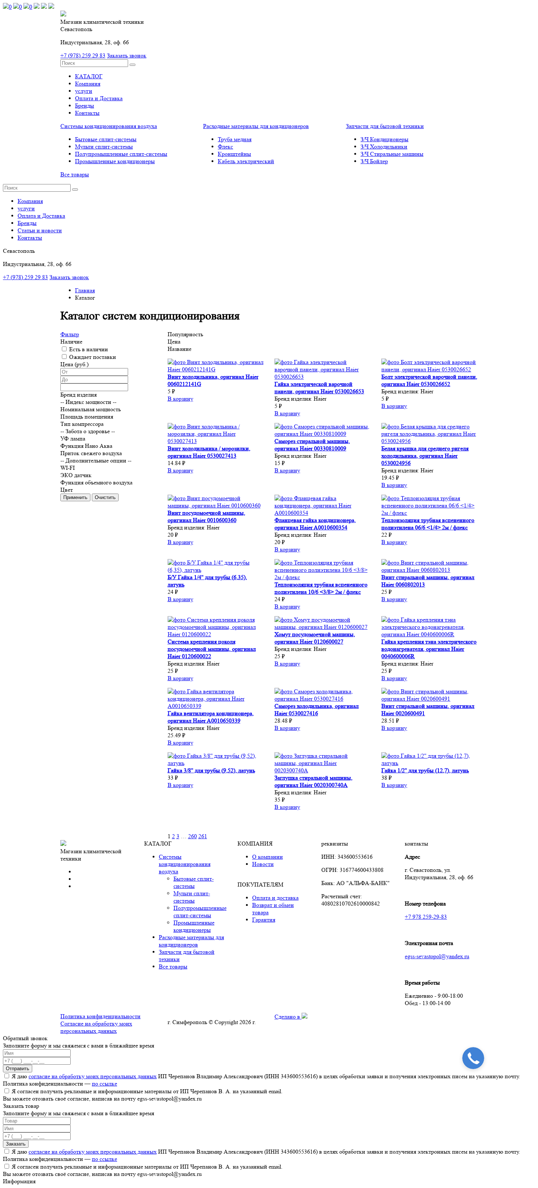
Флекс (225, 146)
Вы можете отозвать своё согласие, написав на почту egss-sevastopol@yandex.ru (102, 1098)
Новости (263, 864)
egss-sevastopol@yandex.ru (437, 956)
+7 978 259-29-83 (426, 916)
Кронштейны (234, 153)
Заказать (16, 1144)
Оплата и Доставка (99, 98)
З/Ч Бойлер (374, 161)
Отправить (17, 1068)
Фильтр (69, 334)
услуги (83, 90)
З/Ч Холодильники (383, 146)
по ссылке (104, 1083)
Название (179, 348)
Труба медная (234, 139)
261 (202, 836)
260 (192, 836)
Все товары (74, 174)
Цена (174, 341)
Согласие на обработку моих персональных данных (96, 1027)
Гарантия (263, 919)
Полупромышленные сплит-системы (121, 153)
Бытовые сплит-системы (106, 139)
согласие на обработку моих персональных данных (93, 1076)
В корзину (180, 398)
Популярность (185, 334)
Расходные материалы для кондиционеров (256, 126)
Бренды (84, 105)
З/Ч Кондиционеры (384, 139)
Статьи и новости (40, 230)
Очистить (105, 497)
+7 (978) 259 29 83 (82, 55)
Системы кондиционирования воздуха (108, 126)
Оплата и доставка (275, 897)
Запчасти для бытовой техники (385, 126)
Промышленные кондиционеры (115, 161)
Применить (75, 497)
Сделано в (288, 1016)
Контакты (87, 112)
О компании (267, 856)
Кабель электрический (246, 161)
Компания (87, 83)
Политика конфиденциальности (100, 1016)
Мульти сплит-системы (104, 146)
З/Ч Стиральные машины (391, 153)
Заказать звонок (126, 55)
